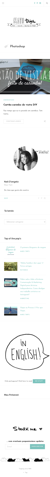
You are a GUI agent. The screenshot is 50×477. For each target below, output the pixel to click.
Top (26, 472)
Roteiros (24, 270)
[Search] (47, 3)
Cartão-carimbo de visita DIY (20, 105)
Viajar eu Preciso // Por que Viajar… (31, 309)
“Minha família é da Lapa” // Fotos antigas (31, 264)
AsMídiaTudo (8, 100)
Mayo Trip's (25, 251)
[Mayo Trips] (25, 22)
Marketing (24, 298)
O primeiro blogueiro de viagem (33, 247)
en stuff (39, 381)
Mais (6, 198)
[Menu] (3, 3)
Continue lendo (13, 121)
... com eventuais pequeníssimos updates (25, 441)
